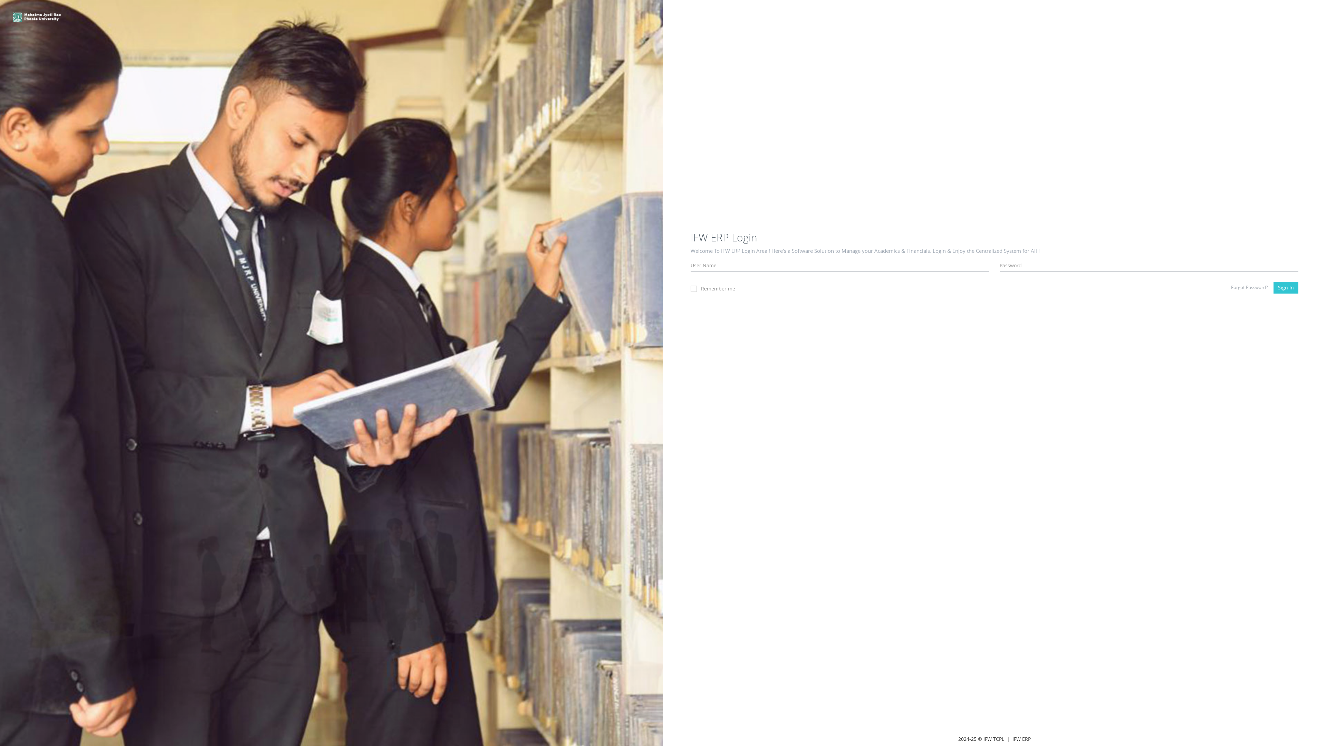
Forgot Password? (1249, 287)
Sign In (1286, 287)
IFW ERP (1021, 739)
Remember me (718, 288)
